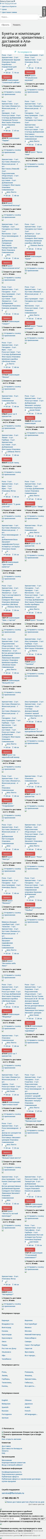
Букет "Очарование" (8, 804)
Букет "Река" (36, 857)
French (27, 1411)
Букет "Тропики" (30, 663)
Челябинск (6, 1359)
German (5, 1418)
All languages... (31, 1414)
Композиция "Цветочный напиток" (10, 564)
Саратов (28, 1348)
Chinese (28, 1400)
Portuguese (7, 1414)
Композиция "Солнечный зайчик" (11, 81)
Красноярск (7, 1338)
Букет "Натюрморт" (8, 1293)
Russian (5, 1411)
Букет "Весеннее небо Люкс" (9, 963)
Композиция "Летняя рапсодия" (33, 1205)
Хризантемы (30, 1379)
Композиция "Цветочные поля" (10, 1103)
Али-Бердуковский (8, 3)
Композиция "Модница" (10, 1015)
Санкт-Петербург (32, 1345)
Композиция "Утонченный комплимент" (33, 1255)
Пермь (4, 1345)
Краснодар (7, 1334)
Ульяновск (6, 1352)
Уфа (3, 1355)
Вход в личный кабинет (12, 1465)
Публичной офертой (31, 1535)
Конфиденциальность (12, 1472)
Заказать (30, 72)
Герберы (5, 1379)
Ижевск (28, 1327)
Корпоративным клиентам (13, 1462)
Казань (5, 1331)
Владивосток (8, 1324)
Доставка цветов (36, 1504)
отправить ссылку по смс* (33, 1519)
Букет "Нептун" (7, 858)
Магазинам (7, 1460)
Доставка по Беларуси (12, 1448)
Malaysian (6, 1404)
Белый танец (13, 462)
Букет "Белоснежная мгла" (11, 267)
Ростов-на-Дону (9, 1348)
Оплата (5, 1451)
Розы (4, 1372)
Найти (42, 17)
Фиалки (28, 1375)
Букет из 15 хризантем (33, 544)
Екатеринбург (31, 1324)
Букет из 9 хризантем (9, 415)
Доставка (6, 1446)
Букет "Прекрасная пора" (33, 1119)
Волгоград (6, 1327)
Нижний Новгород (33, 1334)
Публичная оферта (10, 1476)
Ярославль (29, 1352)
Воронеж (29, 1320)
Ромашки (29, 1372)
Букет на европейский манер (10, 756)
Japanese (29, 1404)
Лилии (4, 1375)
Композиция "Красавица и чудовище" (33, 1028)
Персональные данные (12, 1474)
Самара (28, 1341)
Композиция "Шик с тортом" (10, 619)
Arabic (27, 1407)
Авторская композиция (33, 422)
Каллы (5, 1386)
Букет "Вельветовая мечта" (11, 1156)
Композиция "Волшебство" (10, 681)
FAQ (3, 1453)
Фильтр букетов (7, 1)
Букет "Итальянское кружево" (31, 77)
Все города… (30, 1355)
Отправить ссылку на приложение (34, 90)
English (5, 1400)
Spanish (5, 1407)
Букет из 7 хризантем (9, 1054)
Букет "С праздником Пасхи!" (34, 730)
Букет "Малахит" (7, 902)
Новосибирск (30, 1338)
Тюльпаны (6, 1382)
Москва (28, 1331)
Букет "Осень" (36, 620)
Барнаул (5, 1320)
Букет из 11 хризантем (33, 795)
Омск (4, 1341)
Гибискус (29, 1382)
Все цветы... (30, 1386)
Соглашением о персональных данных (17, 1534)
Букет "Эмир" (37, 506)
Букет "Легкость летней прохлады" (10, 1213)
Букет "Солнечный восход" (11, 204)
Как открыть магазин (11, 1439)
